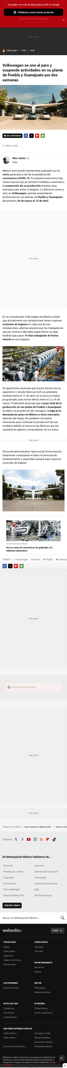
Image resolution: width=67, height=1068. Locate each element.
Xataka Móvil (9, 951)
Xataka (6, 947)
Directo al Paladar (11, 988)
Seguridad (8, 877)
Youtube (28, 839)
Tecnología (40, 877)
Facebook (26, 136)
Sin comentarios (14, 135)
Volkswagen (11, 50)
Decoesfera (8, 1013)
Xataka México (10, 1033)
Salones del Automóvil (46, 871)
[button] (21, 158)
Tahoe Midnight (11, 889)
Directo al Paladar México (14, 1046)
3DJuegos (38, 947)
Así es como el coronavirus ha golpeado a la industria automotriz (29, 549)
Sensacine (39, 967)
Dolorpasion (9, 883)
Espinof (37, 972)
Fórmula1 (8, 865)
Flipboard (37, 136)
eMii (36, 889)
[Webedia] (12, 932)
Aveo (24, 50)
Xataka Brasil (9, 1038)
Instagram (35, 839)
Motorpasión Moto (42, 992)
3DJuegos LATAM (42, 1033)
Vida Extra (38, 951)
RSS (41, 839)
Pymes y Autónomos (43, 1013)
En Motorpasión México (17, 544)
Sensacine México (42, 1038)
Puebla (49, 559)
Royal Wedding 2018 (13, 895)
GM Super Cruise (43, 895)
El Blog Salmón (41, 1008)
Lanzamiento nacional (45, 883)
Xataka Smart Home (12, 960)
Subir (55, 930)
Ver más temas (12, 905)
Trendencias (8, 1008)
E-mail (43, 136)
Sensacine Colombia (43, 1042)
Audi (32, 50)
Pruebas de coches (13, 871)
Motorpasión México (43, 1046)
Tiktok (54, 839)
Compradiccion (10, 1017)
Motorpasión (39, 988)
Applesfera (8, 956)
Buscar (62, 918)
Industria (35, 559)
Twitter (31, 136)
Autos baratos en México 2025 (37, 827)
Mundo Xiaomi (9, 964)
